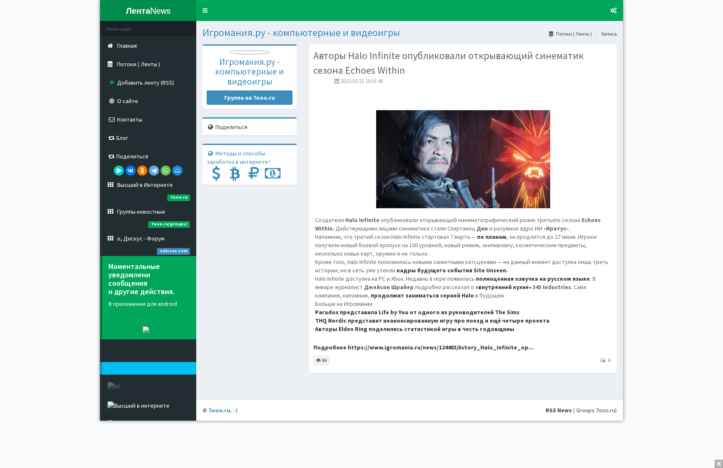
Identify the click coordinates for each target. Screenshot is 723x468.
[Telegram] (154, 170)
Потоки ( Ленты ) (573, 34)
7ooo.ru (219, 410)
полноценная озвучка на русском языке (533, 278)
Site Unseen (490, 270)
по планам (491, 236)
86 (324, 360)
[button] (205, 10)
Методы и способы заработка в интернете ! (239, 157)
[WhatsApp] (166, 170)
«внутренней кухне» (503, 287)
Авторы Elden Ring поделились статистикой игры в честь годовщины (414, 329)
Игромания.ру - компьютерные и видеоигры (301, 32)
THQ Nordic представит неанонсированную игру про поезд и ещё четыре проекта (432, 320)
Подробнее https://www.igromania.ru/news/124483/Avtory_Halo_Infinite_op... (423, 347)
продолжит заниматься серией (422, 295)
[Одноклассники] (142, 170)
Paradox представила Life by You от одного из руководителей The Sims (417, 312)
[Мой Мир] (177, 170)
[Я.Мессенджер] (119, 170)
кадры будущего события (435, 270)
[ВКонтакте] (131, 170)
